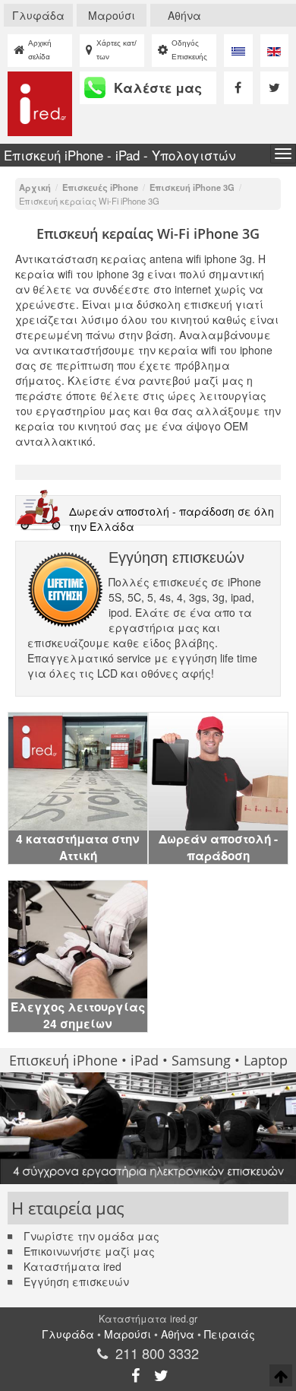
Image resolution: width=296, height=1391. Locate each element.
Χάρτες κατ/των (116, 50)
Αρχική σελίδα (40, 50)
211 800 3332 (157, 1353)
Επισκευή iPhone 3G (192, 187)
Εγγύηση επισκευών (76, 1281)
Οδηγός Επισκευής (189, 50)
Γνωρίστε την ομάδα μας (91, 1235)
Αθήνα (184, 15)
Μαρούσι (111, 15)
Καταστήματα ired (72, 1266)
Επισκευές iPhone (100, 187)
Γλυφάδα (38, 15)
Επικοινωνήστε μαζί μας (89, 1251)
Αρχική (35, 187)
